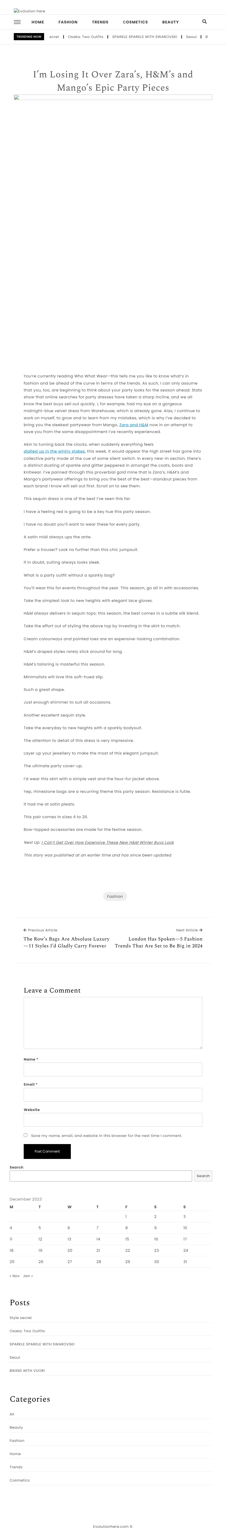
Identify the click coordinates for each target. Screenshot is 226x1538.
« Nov (15, 1275)
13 (69, 1239)
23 (156, 1250)
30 (156, 1261)
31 (185, 1261)
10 (185, 1228)
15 (127, 1239)
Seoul (182, 36)
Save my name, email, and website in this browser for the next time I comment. (106, 1135)
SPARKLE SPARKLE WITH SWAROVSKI (136, 36)
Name (31, 1059)
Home (38, 22)
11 (11, 1239)
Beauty (170, 22)
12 (40, 1239)
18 (12, 1250)
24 (185, 1250)
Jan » (28, 1275)
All (12, 1414)
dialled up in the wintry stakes (54, 451)
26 (41, 1261)
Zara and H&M (133, 425)
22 (127, 1250)
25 (12, 1261)
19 (40, 1250)
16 (156, 1239)
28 (98, 1261)
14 (98, 1239)
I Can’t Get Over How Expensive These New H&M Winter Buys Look (107, 842)
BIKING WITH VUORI (27, 1370)
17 (185, 1239)
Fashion (67, 22)
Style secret (21, 1317)
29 (127, 1261)
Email (31, 1084)
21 (98, 1250)
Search (16, 1167)
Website (32, 1109)
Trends (100, 22)
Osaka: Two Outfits (77, 36)
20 (70, 1250)
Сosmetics (135, 22)
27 (70, 1261)
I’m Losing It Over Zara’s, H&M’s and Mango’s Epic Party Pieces (113, 81)
